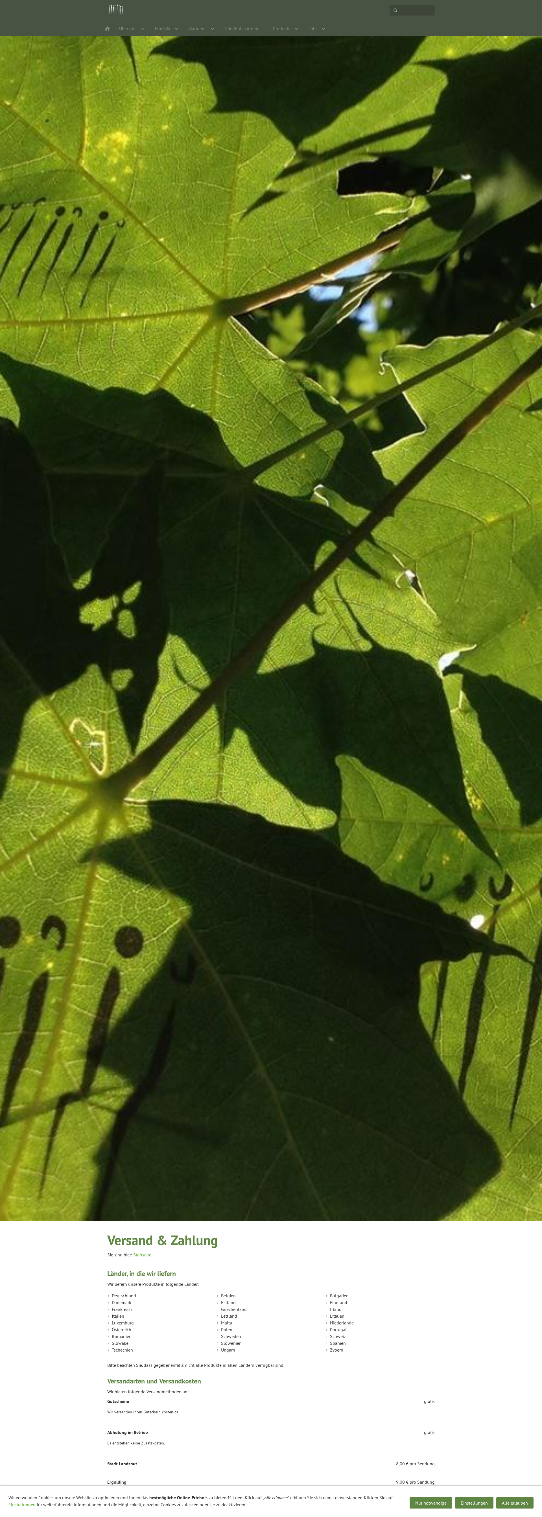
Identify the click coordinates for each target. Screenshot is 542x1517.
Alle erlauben (515, 1503)
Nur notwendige (431, 1503)
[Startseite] (107, 28)
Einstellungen (22, 1504)
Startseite (142, 1255)
